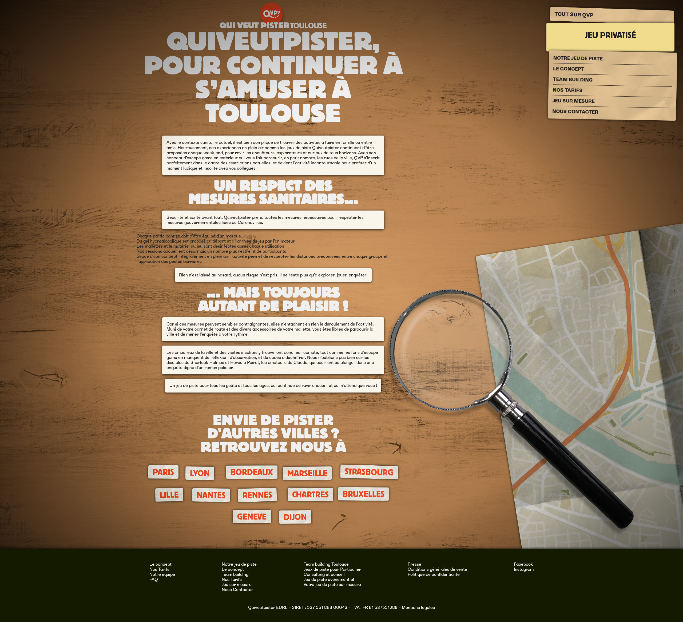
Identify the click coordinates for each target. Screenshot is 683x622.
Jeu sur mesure (574, 101)
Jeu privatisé (610, 35)
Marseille (307, 473)
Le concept (568, 69)
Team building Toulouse (326, 564)
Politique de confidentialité (434, 574)
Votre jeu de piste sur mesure (332, 584)
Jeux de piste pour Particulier (332, 569)
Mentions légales (418, 607)
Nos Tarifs (568, 90)
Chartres (310, 494)
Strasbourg (369, 472)
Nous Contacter (575, 111)
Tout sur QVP (574, 14)
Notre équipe (162, 574)
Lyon (200, 473)
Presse (414, 564)
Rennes (257, 495)
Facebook (523, 564)
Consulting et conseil (324, 574)
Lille (169, 495)
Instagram (524, 569)
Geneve (252, 516)
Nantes (211, 495)
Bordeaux (252, 472)
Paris (163, 472)
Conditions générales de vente (437, 569)
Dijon (295, 517)
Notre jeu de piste (578, 58)
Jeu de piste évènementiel (329, 579)
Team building (573, 79)
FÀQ (153, 579)
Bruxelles (363, 494)
